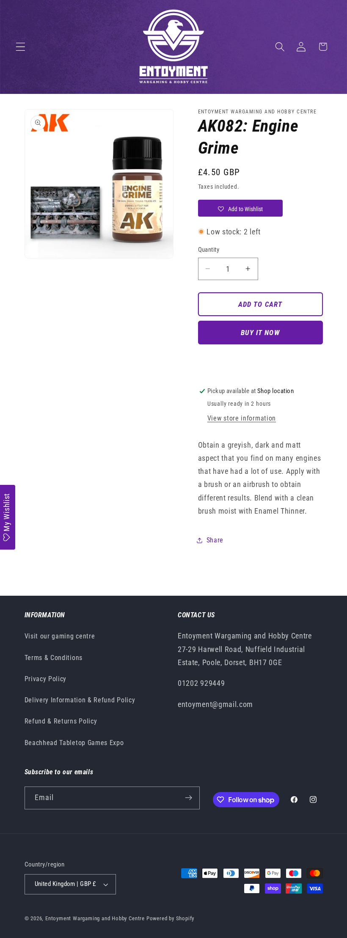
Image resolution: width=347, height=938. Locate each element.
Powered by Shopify (170, 918)
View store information (241, 418)
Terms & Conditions (54, 658)
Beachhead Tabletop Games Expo (74, 743)
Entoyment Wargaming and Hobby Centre (95, 918)
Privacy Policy (46, 679)
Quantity (209, 249)
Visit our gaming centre (60, 636)
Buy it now (260, 332)
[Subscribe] (188, 798)
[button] (20, 47)
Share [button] (215, 540)
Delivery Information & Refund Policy (80, 700)
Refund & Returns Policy (61, 721)
